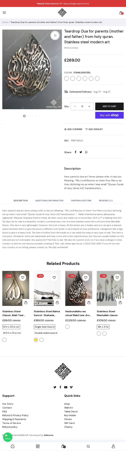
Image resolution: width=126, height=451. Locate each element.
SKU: (66, 140)
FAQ (4, 411)
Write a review (71, 48)
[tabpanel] (32, 69)
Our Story (7, 403)
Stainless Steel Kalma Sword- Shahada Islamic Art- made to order (47, 313)
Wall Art (68, 407)
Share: (67, 152)
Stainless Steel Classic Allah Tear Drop (13, 313)
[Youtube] (66, 387)
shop (67, 403)
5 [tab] (40, 116)
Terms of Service (11, 423)
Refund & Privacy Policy (15, 415)
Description (21, 200)
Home (5, 22)
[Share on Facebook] (75, 152)
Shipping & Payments (14, 419)
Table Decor (71, 411)
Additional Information (49, 200)
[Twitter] (55, 387)
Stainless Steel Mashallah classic (107, 313)
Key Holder (70, 415)
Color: (77, 72)
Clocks (68, 419)
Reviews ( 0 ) (106, 200)
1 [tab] (24, 116)
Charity (68, 427)
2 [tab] (28, 116)
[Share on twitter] (81, 152)
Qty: (66, 106)
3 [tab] (32, 116)
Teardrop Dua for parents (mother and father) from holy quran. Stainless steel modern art (94, 36)
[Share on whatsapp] (86, 152)
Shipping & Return (81, 200)
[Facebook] (60, 387)
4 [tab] (36, 116)
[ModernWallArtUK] (62, 13)
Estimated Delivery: (81, 91)
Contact (7, 407)
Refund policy (10, 427)
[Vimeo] (71, 387)
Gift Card (69, 423)
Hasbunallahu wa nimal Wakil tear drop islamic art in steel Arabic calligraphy (78, 313)
